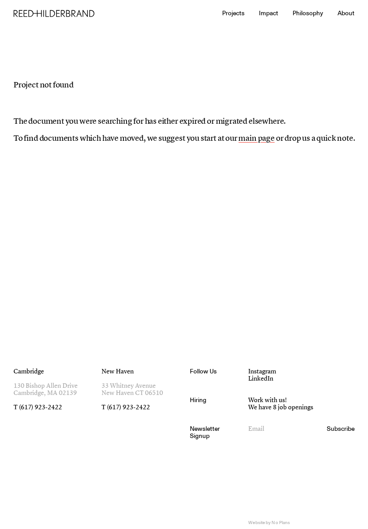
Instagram (262, 372)
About (346, 13)
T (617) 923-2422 (37, 407)
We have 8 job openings (280, 407)
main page (256, 138)
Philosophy (308, 13)
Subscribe (341, 429)
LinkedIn (260, 379)
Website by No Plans (269, 522)
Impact (268, 13)
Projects (233, 13)
